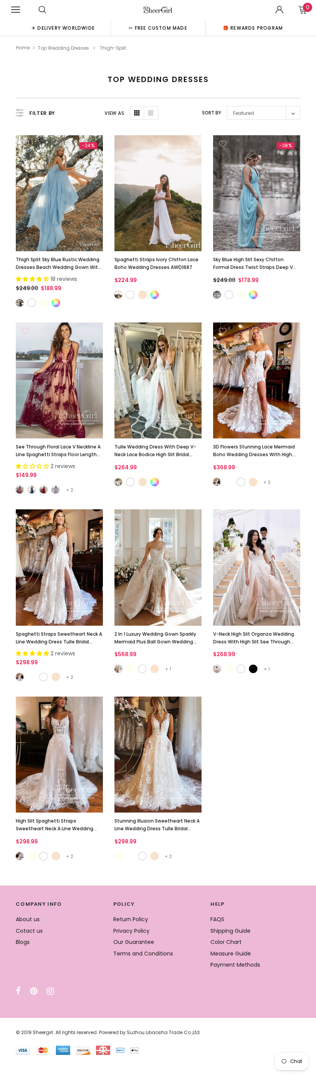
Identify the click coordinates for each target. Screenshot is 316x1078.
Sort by (211, 112)
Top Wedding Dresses (63, 48)
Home (23, 47)
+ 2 (69, 490)
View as (114, 113)
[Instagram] (50, 991)
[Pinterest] (33, 991)
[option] (63, 27)
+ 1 (168, 669)
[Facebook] (18, 991)
